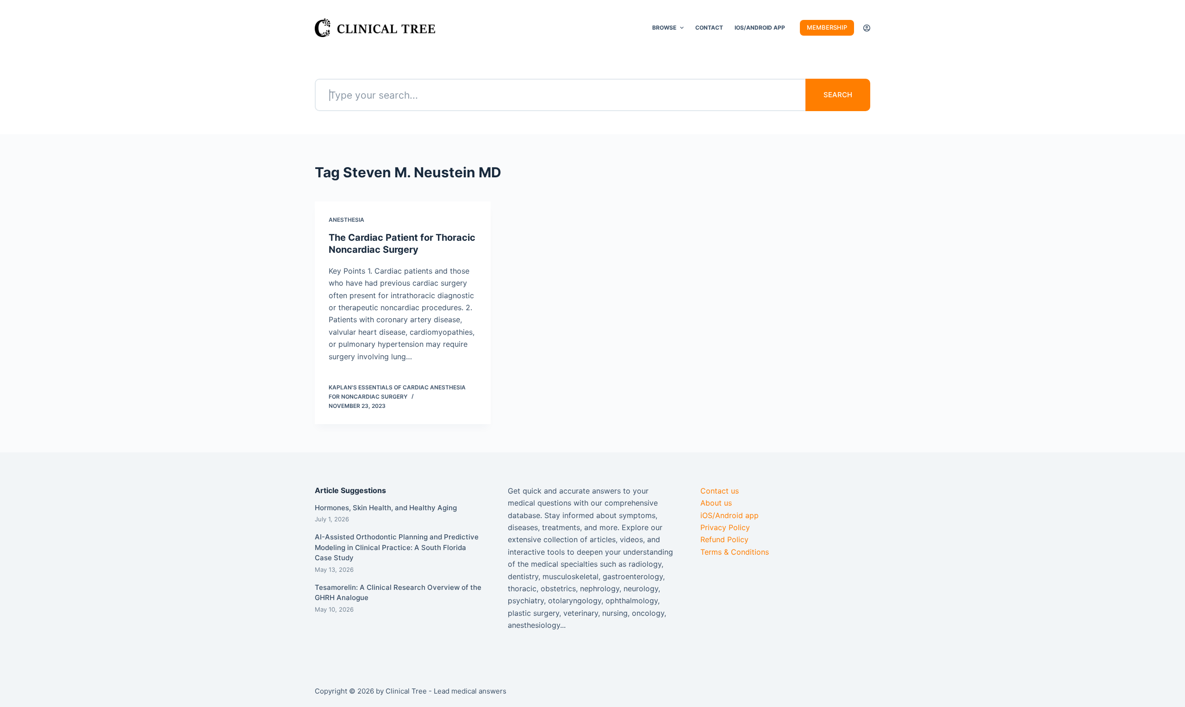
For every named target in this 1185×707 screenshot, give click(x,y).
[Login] (866, 28)
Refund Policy (724, 539)
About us (716, 502)
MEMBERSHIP (827, 27)
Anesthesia (346, 219)
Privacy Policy (725, 527)
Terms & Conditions (734, 552)
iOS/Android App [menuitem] (760, 27)
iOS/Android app (729, 515)
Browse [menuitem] (664, 27)
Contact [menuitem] (709, 27)
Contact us (719, 490)
